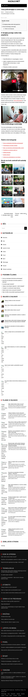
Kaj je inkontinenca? (5, 604)
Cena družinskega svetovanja (9, 26)
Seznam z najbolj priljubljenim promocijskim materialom (13, 647)
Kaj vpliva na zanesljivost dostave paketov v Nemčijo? (16, 473)
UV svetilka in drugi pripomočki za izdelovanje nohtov (13, 636)
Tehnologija (5, 262)
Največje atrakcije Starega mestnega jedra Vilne (12, 680)
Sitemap (3, 545)
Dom (4, 241)
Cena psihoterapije (18, 100)
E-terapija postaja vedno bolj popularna (11, 24)
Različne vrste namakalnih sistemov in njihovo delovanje (14, 559)
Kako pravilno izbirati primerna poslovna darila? (12, 650)
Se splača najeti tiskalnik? (7, 574)
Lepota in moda (6, 248)
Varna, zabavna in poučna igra (7, 619)
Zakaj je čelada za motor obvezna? (12, 300)
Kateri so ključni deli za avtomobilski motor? (15, 331)
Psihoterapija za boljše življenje (10, 145)
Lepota (2, 695)
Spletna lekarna (6, 154)
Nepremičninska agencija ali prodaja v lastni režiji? (12, 562)
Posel (4, 255)
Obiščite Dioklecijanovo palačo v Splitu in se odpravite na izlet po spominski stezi (13, 677)
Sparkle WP (3, 691)
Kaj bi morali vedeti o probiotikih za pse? (14, 365)
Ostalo (4, 251)
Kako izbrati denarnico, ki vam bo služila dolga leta (12, 630)
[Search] (25, 228)
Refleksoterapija (6, 152)
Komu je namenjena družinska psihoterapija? (13, 143)
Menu (5, 5)
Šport (4, 258)
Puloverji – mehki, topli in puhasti (20, 214)
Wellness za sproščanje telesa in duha (10, 658)
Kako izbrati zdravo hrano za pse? (12, 310)
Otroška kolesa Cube (6, 616)
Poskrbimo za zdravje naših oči (10, 150)
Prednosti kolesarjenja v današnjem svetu (10, 661)
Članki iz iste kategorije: (9, 28)
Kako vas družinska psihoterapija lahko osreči (13, 148)
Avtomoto (5, 237)
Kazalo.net (14, 1)
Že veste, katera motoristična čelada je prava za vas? (13, 592)
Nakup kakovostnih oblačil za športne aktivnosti (12, 664)
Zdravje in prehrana (7, 269)
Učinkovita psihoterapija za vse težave (12, 157)
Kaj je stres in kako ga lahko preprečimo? (14, 305)
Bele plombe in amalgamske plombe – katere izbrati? (13, 633)
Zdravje (18, 693)
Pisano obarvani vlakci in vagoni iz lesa (10, 622)
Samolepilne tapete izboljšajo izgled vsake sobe (8, 215)
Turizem (4, 265)
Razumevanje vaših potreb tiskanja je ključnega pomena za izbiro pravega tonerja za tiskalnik (15, 321)
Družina (4, 244)
